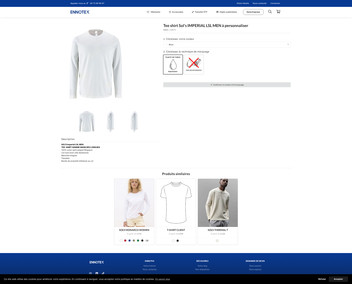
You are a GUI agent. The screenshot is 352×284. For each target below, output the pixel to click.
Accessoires (177, 12)
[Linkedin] (97, 273)
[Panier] (278, 11)
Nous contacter (260, 3)
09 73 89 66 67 (97, 3)
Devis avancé (255, 266)
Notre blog (202, 266)
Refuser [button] (322, 279)
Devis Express (253, 12)
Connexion (275, 3)
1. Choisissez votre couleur (178, 39)
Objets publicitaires (228, 12)
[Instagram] (90, 273)
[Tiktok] (103, 273)
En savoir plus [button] (162, 279)
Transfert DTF (201, 12)
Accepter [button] (338, 279)
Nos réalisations (202, 269)
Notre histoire (243, 3)
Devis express (255, 269)
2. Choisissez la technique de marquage (186, 51)
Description (68, 139)
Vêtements (155, 12)
